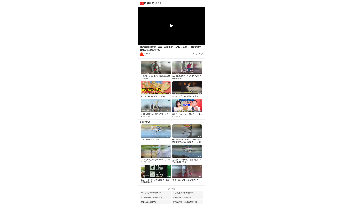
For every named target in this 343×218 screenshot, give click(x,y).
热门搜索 (171, 189)
